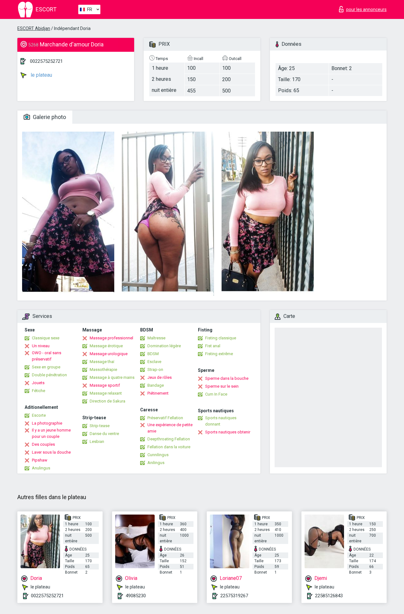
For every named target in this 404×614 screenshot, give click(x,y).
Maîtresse (156, 338)
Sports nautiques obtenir (227, 432)
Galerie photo (49, 117)
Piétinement (158, 393)
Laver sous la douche (51, 452)
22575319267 (234, 596)
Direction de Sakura (107, 401)
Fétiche (38, 390)
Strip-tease (100, 425)
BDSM (153, 353)
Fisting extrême (219, 353)
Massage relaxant (106, 393)
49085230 (136, 596)
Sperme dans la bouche (226, 378)
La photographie (47, 423)
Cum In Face (216, 394)
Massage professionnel (111, 338)
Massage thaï (102, 361)
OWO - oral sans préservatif (46, 355)
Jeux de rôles (159, 377)
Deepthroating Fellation (168, 439)
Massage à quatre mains (112, 377)
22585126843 (329, 596)
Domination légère (164, 345)
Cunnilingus (158, 454)
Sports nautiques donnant (220, 420)
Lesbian (97, 441)
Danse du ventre (104, 433)
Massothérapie (103, 369)
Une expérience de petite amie (170, 427)
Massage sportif (105, 385)
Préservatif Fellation (165, 417)
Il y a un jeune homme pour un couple (51, 433)
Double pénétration (49, 375)
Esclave (154, 361)
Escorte (39, 415)
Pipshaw (39, 460)
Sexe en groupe (46, 367)
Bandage (155, 385)
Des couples (43, 444)
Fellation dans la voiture (168, 446)
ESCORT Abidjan (33, 28)
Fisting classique (220, 338)
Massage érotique (106, 345)
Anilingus (155, 462)
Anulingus (41, 468)
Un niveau (41, 345)
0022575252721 (46, 61)
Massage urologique (109, 353)
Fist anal (212, 345)
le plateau (40, 75)
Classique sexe (45, 338)
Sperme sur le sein (222, 386)
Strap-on (155, 369)
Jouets (38, 382)
